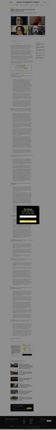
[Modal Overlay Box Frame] (28, 215)
